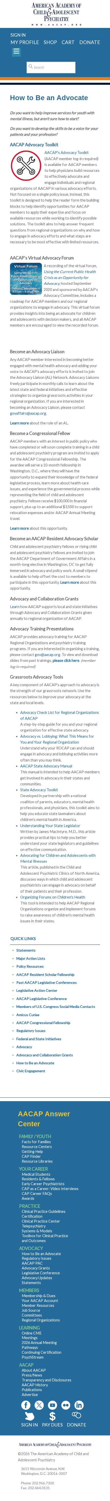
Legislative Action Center (36, 990)
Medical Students (36, 1174)
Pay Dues (52, 1424)
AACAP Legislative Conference (41, 998)
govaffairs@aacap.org (28, 413)
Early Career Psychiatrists (43, 1184)
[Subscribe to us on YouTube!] (52, 1405)
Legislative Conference (41, 1273)
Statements (26, 950)
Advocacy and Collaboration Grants (44, 1055)
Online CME (32, 1333)
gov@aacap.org (47, 654)
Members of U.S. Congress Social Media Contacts (55, 1006)
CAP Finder (31, 1156)
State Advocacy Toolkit (39, 790)
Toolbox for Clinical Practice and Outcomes (45, 1238)
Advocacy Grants (36, 1268)
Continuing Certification (41, 1352)
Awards (28, 1198)
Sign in (18, 35)
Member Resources (38, 1305)
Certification (32, 1216)
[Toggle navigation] (16, 52)
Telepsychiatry (34, 1226)
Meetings (30, 1338)
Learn (14, 606)
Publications (32, 1390)
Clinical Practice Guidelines (43, 1211)
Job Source (31, 1310)
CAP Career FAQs (37, 1193)
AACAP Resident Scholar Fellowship (45, 974)
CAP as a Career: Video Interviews (50, 1188)
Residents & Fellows (38, 1179)
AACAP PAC (32, 1263)
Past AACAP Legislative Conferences (46, 982)
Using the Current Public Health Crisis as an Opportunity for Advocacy (70, 277)
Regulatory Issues (31, 1030)
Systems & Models (37, 1231)
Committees (32, 1315)
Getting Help (32, 1151)
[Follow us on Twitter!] (39, 1405)
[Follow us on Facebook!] (25, 1405)
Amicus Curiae (27, 1015)
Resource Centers (37, 1146)
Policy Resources (30, 966)
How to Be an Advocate (35, 1063)
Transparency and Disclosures (46, 1380)
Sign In (29, 1424)
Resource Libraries (37, 1161)
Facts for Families (36, 1142)
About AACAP (34, 1370)
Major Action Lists (30, 958)
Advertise (30, 1394)
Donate (76, 1424)
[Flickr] (65, 1405)
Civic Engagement (30, 1071)
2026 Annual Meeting (39, 1342)
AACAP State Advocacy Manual (46, 766)
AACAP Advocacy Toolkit (34, 144)
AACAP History (35, 1385)
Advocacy (24, 1047)
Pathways (30, 1347)
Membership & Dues (39, 1296)
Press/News (32, 1375)
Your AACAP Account (40, 1300)
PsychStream (32, 1357)
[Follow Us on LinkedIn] (79, 1405)
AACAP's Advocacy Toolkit (67, 152)
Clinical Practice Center (41, 1221)
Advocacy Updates (37, 1278)
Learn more (19, 528)
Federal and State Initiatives (38, 1039)
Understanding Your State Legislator (50, 826)
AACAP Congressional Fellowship (43, 1022)
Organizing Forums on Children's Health (52, 897)
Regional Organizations (41, 1320)
